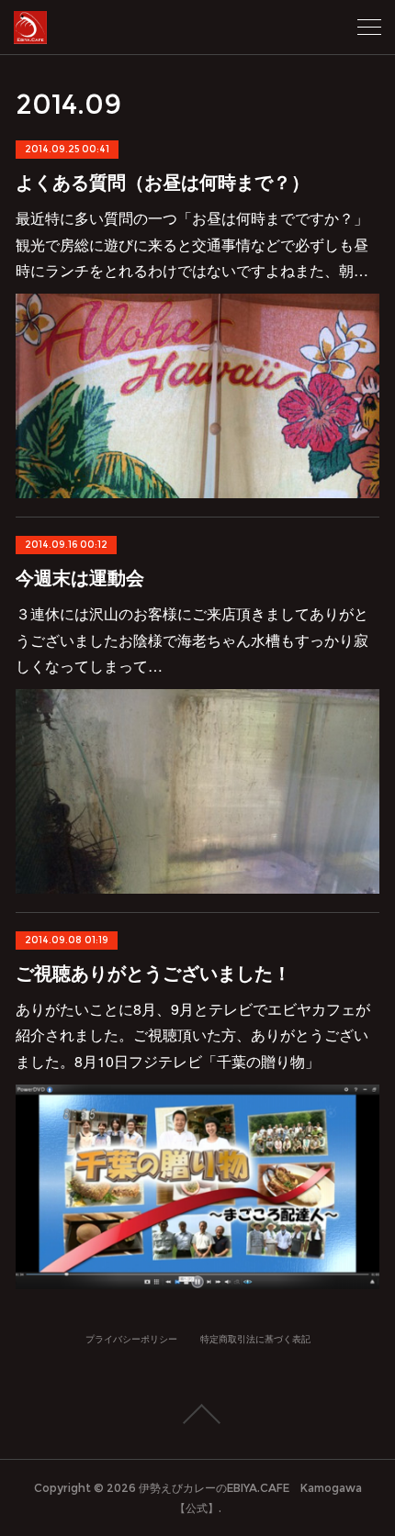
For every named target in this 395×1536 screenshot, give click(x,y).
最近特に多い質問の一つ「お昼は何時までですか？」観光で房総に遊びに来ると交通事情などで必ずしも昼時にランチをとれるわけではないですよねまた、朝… (192, 244)
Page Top (197, 1414)
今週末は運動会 (80, 576)
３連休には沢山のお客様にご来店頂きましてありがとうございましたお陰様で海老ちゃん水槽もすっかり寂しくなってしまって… (192, 640)
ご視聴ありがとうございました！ (153, 972)
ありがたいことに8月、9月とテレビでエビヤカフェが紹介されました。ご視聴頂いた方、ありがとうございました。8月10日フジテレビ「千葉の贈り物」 (193, 1035)
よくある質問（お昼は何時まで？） (163, 181)
